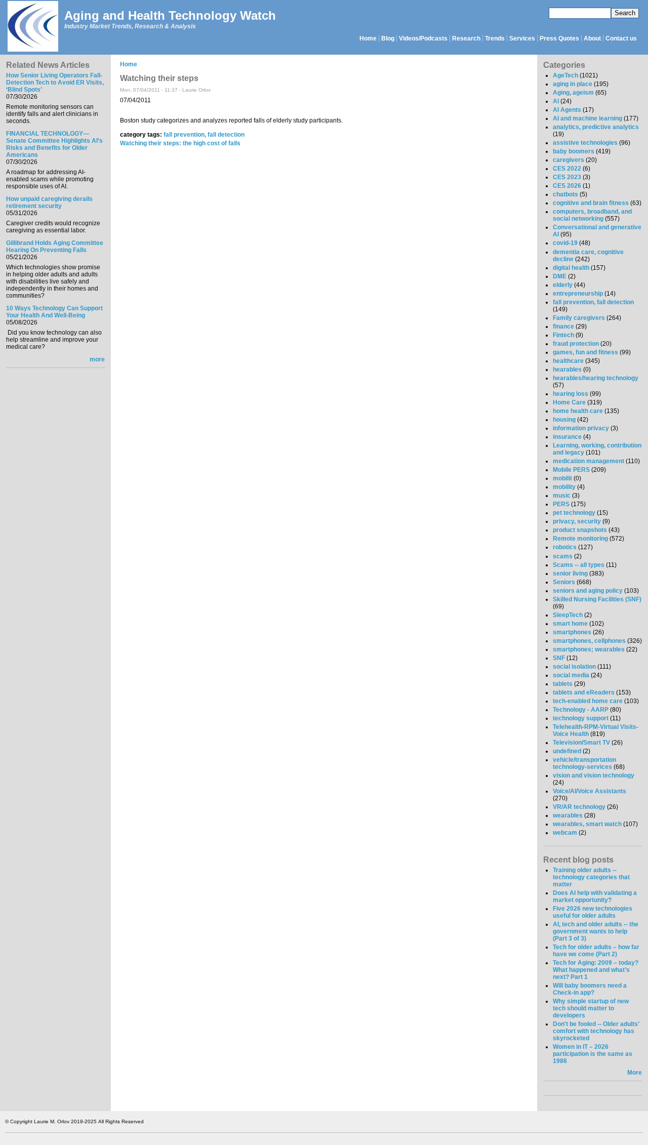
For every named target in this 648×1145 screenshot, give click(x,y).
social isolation (574, 666)
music (562, 495)
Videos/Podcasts (423, 38)
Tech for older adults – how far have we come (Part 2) (596, 951)
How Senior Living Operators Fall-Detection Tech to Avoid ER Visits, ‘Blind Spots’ (55, 82)
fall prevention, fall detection (204, 134)
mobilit (562, 478)
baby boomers (573, 151)
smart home (570, 623)
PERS (561, 504)
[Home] (32, 27)
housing (564, 419)
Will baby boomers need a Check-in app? (590, 989)
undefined (567, 751)
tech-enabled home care (588, 701)
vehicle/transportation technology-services (584, 763)
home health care (578, 411)
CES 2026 (567, 185)
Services (522, 38)
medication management (588, 461)
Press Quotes (559, 38)
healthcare (568, 360)
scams (563, 556)
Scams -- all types (578, 564)
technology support (581, 718)
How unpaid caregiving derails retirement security (49, 202)
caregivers (568, 159)
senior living (570, 573)
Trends (495, 38)
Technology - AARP (581, 709)
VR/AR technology (579, 806)
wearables (568, 815)
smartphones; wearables (589, 649)
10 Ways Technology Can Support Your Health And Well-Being (54, 312)
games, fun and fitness (585, 352)
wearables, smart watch (587, 824)
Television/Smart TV (581, 742)
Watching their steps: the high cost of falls (180, 143)
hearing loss (570, 393)
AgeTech (565, 75)
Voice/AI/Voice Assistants (589, 791)
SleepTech (568, 615)
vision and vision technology (593, 775)
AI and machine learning (587, 118)
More (634, 1072)
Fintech (563, 335)
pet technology (574, 512)
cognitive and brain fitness (591, 203)
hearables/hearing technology (595, 378)
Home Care (569, 402)
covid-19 (565, 243)
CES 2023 (567, 177)
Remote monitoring (580, 538)
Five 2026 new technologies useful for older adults (592, 912)
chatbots (565, 194)
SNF (559, 658)
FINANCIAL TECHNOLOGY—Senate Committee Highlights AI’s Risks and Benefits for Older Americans (54, 144)
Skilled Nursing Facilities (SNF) (597, 599)
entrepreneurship (578, 293)
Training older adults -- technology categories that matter (591, 877)
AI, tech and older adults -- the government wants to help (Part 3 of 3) (595, 931)
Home (368, 38)
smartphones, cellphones (589, 640)
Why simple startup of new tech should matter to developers (591, 1008)
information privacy (581, 428)
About (592, 38)
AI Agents (567, 109)
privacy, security (577, 521)
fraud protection (576, 343)
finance (563, 326)
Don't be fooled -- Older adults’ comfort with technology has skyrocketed (596, 1031)
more (97, 359)
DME (559, 276)
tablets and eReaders (584, 692)
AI (556, 101)
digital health (571, 267)
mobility (564, 486)
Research (466, 38)
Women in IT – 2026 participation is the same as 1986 (592, 1054)
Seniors (564, 582)
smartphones (572, 632)
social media (571, 675)
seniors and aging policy (588, 590)
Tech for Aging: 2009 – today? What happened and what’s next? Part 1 (595, 969)
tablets (563, 683)
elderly (563, 285)
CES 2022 (567, 168)
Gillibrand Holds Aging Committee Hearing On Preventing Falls (54, 246)
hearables (567, 369)
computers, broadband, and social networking (592, 215)
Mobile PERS (571, 469)
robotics (565, 547)
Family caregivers (579, 317)
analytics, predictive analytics (596, 127)
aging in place (572, 84)
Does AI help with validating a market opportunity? (595, 896)
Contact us (621, 38)
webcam (565, 832)
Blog (387, 38)
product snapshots (580, 530)
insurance (567, 436)
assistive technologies (585, 142)
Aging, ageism (573, 92)
